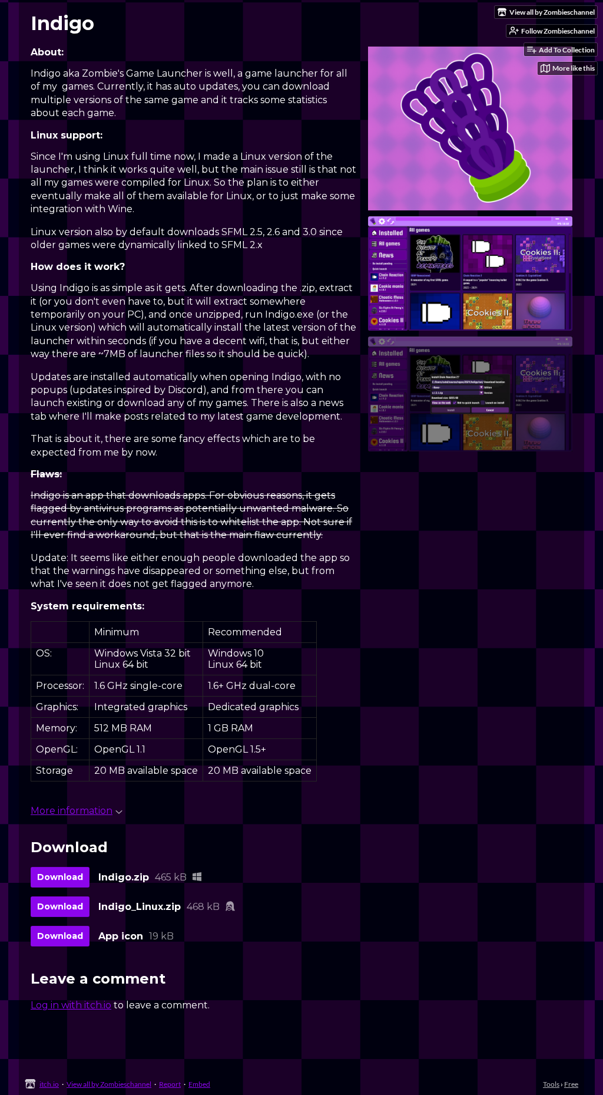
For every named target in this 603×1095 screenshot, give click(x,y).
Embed (199, 1084)
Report (170, 1084)
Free (571, 1084)
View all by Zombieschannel (109, 1084)
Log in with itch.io (71, 1005)
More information (71, 810)
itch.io (49, 1084)
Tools (551, 1084)
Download (60, 877)
